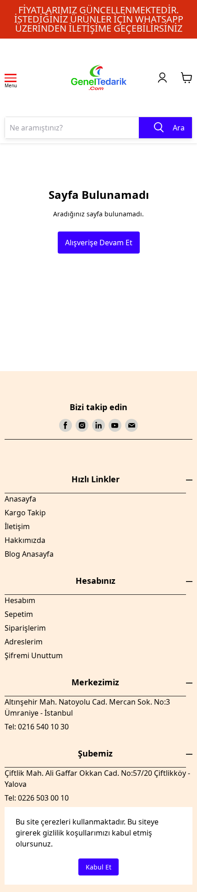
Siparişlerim (25, 628)
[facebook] (65, 425)
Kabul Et (98, 867)
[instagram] (82, 425)
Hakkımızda (25, 540)
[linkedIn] (98, 425)
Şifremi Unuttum (34, 655)
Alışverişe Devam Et (98, 242)
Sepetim (19, 614)
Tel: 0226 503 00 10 (37, 798)
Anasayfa (20, 499)
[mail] (131, 425)
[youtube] (115, 425)
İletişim (17, 526)
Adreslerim (24, 642)
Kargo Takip (25, 513)
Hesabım (20, 600)
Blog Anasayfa (29, 554)
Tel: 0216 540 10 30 (37, 727)
